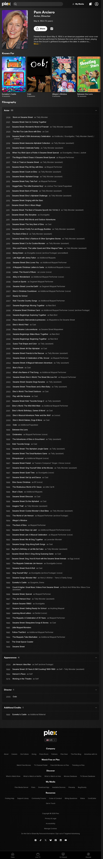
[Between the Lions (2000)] (89, 77)
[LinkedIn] (60, 840)
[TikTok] (40, 840)
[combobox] (40, 4)
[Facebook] (55, 840)
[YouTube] (65, 840)
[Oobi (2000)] (39, 77)
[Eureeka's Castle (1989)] (14, 77)
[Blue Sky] (50, 840)
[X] (45, 840)
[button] (96, 4)
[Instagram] (51, 28)
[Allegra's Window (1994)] (64, 77)
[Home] (6, 4)
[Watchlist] (90, 4)
